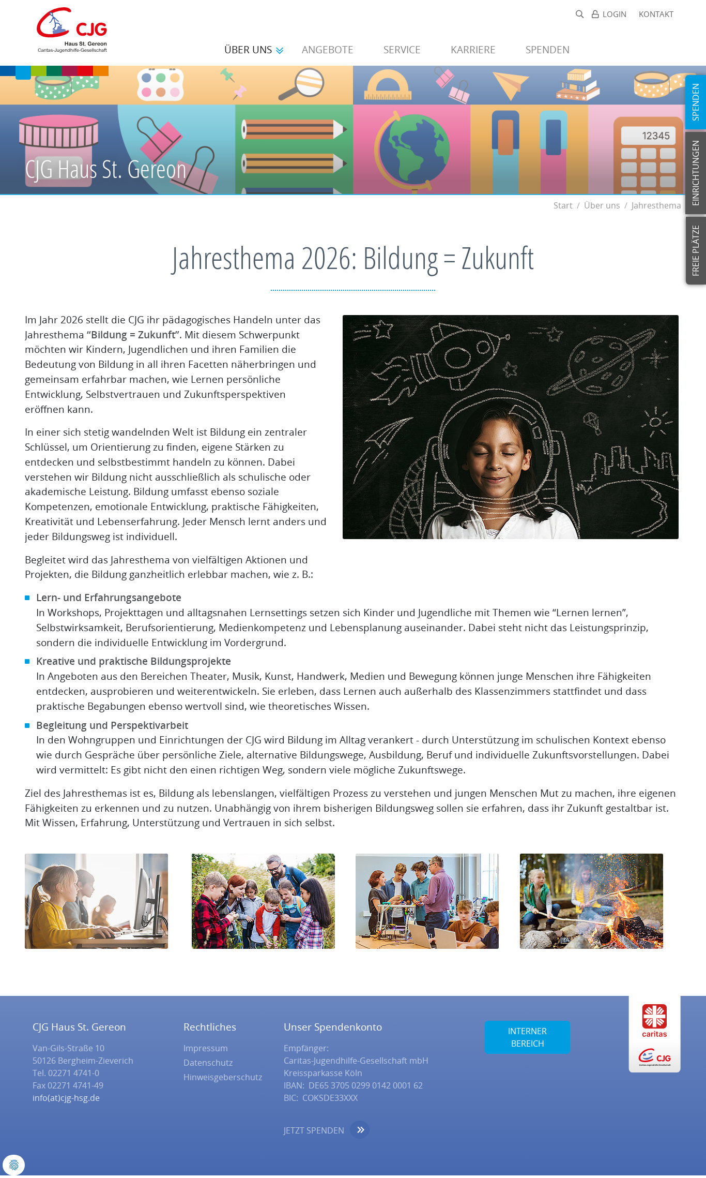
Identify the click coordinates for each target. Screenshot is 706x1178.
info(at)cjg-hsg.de (66, 1098)
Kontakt (656, 14)
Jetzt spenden (314, 1130)
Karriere (474, 49)
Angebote (329, 49)
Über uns (249, 49)
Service (403, 49)
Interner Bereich (527, 1037)
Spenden (549, 49)
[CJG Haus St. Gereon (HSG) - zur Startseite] (66, 33)
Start (563, 205)
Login (614, 14)
